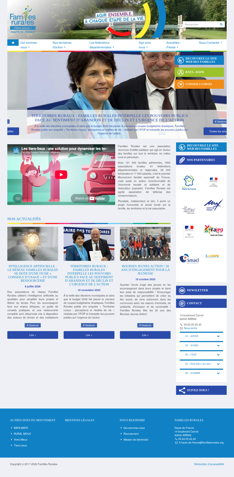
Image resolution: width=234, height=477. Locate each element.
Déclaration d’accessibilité (209, 464)
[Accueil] (24, 19)
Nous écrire (190, 328)
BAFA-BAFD (21, 428)
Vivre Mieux (20, 439)
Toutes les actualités (201, 131)
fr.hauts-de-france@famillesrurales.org (201, 442)
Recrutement (131, 433)
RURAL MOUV (22, 433)
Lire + (32, 335)
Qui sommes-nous (134, 428)
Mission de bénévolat (136, 439)
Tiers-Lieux (20, 445)
